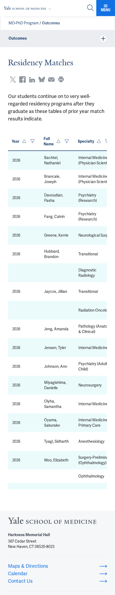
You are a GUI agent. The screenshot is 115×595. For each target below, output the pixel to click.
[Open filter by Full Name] (66, 141)
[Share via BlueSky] (42, 79)
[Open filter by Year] (32, 141)
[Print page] (61, 79)
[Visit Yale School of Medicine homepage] (52, 522)
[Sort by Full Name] (58, 141)
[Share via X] (13, 79)
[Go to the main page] (28, 8)
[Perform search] (90, 8)
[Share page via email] (51, 79)
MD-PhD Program (24, 23)
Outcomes (51, 23)
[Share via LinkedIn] (32, 79)
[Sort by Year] (24, 141)
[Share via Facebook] (22, 79)
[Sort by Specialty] (99, 141)
